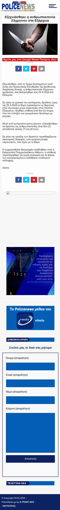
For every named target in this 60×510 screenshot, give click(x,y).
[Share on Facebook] (18, 69)
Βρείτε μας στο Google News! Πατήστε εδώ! (30, 59)
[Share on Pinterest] (34, 69)
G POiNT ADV (27, 502)
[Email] (41, 69)
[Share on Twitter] (26, 69)
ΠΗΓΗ (5, 168)
